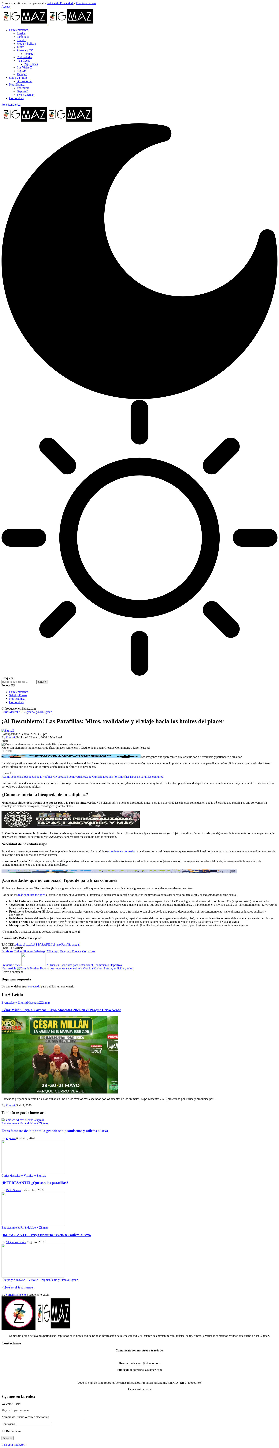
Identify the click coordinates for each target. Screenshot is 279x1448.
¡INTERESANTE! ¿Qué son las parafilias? (35, 1183)
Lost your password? (14, 1444)
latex (58, 944)
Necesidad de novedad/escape (73, 776)
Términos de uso (86, 3)
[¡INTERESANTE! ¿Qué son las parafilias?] (33, 1172)
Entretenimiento (11, 1123)
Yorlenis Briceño (16, 1294)
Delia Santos (13, 1190)
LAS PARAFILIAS (43, 944)
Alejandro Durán (16, 1242)
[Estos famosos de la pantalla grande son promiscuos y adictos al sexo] (23, 1120)
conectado (34, 986)
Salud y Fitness (59, 1279)
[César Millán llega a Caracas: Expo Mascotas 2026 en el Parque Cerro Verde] (60, 1092)
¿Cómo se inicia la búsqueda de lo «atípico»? (28, 776)
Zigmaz (47, 712)
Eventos (6, 1002)
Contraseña (8, 1424)
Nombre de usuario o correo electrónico (25, 1417)
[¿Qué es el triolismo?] (33, 1276)
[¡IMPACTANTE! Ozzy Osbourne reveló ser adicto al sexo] (33, 1224)
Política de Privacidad (60, 3)
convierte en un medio (121, 851)
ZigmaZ (11, 737)
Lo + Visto (23, 1175)
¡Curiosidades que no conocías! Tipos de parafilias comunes (127, 776)
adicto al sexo (23, 944)
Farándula (26, 1123)
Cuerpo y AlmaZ (12, 1279)
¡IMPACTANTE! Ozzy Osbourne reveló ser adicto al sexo (46, 1235)
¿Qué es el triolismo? (18, 1287)
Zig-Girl (38, 712)
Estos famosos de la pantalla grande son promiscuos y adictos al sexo (55, 1131)
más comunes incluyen (31, 894)
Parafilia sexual (70, 944)
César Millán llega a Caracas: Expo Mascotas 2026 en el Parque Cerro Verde (61, 1010)
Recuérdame (13, 1431)
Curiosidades (9, 712)
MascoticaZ (34, 1002)
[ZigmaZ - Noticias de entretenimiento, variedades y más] (47, 121)
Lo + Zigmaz (25, 712)
